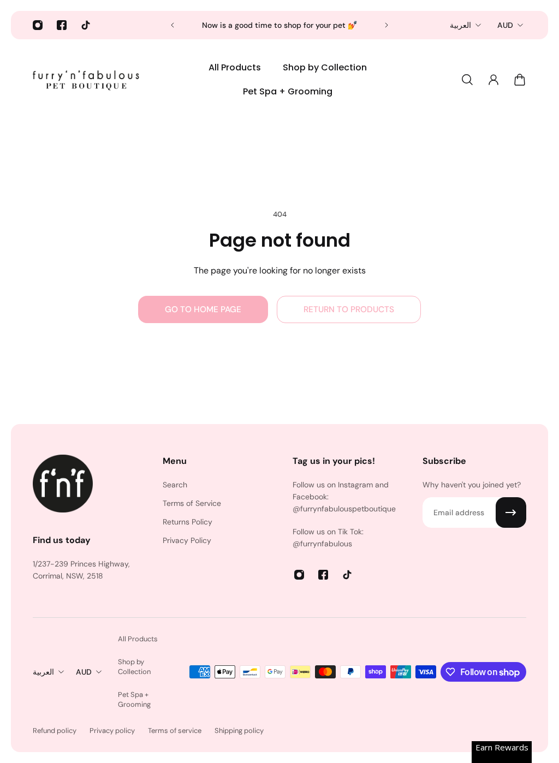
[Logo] (87, 80)
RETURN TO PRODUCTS (349, 309)
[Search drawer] (467, 80)
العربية (460, 25)
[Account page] (493, 80)
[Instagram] (38, 25)
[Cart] (520, 80)
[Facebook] (62, 25)
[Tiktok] (86, 25)
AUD (505, 25)
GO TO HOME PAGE (203, 309)
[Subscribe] (511, 512)
